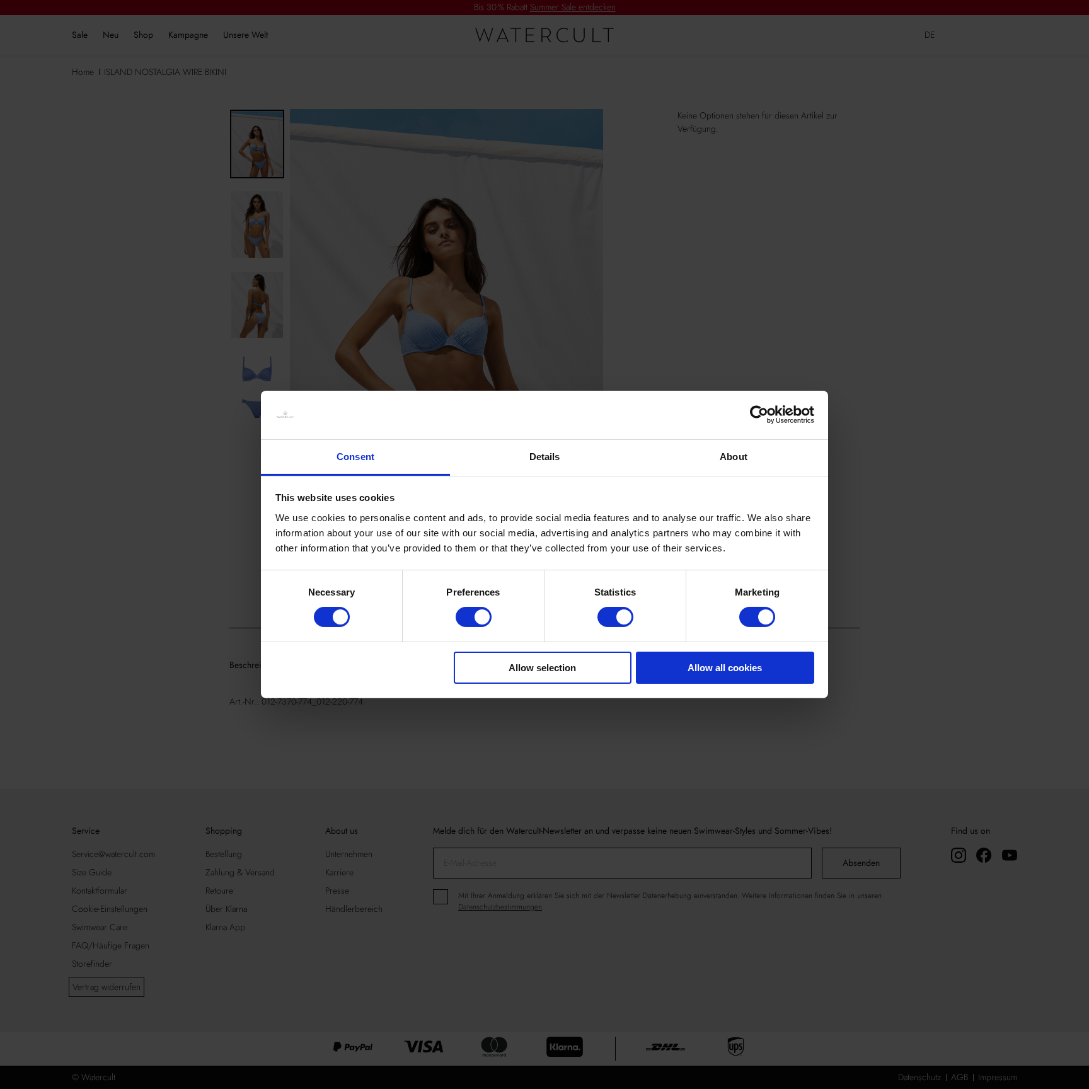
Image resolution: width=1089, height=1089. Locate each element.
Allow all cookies (725, 667)
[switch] (474, 617)
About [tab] (733, 456)
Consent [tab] (355, 456)
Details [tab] (544, 456)
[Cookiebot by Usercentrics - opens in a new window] (759, 414)
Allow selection (542, 667)
